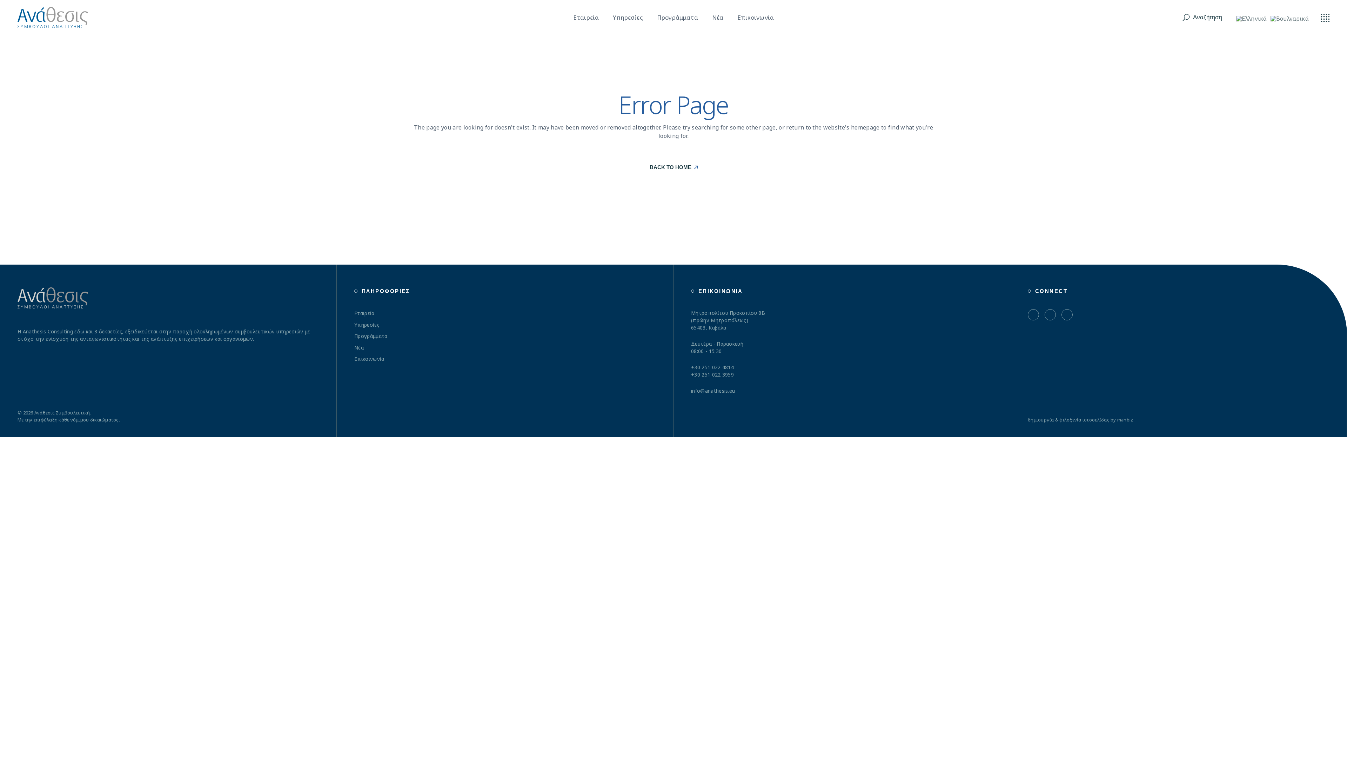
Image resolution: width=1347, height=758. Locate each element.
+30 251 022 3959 (712, 374)
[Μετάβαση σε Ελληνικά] (1251, 18)
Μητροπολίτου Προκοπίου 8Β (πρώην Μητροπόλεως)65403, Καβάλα (728, 320)
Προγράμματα (371, 336)
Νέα (359, 347)
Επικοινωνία (369, 358)
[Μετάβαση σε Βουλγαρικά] (1290, 18)
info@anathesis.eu (713, 390)
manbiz (1125, 420)
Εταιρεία (364, 313)
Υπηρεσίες (367, 324)
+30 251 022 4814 (712, 367)
